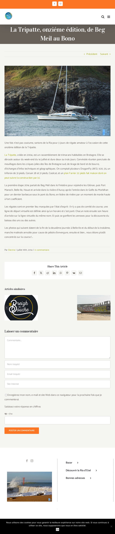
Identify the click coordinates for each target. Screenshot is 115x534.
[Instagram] (32, 460)
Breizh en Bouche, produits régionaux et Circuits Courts (21, 302)
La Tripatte (10, 155)
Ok (57, 529)
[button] (6, 307)
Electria (11, 250)
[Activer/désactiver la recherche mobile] (102, 16)
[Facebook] (27, 460)
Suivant (104, 54)
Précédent (91, 54)
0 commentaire (42, 250)
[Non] (111, 526)
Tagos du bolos (94, 305)
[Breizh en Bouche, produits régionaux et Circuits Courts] (21, 308)
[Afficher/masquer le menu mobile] (109, 16)
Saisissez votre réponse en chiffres (22, 407)
